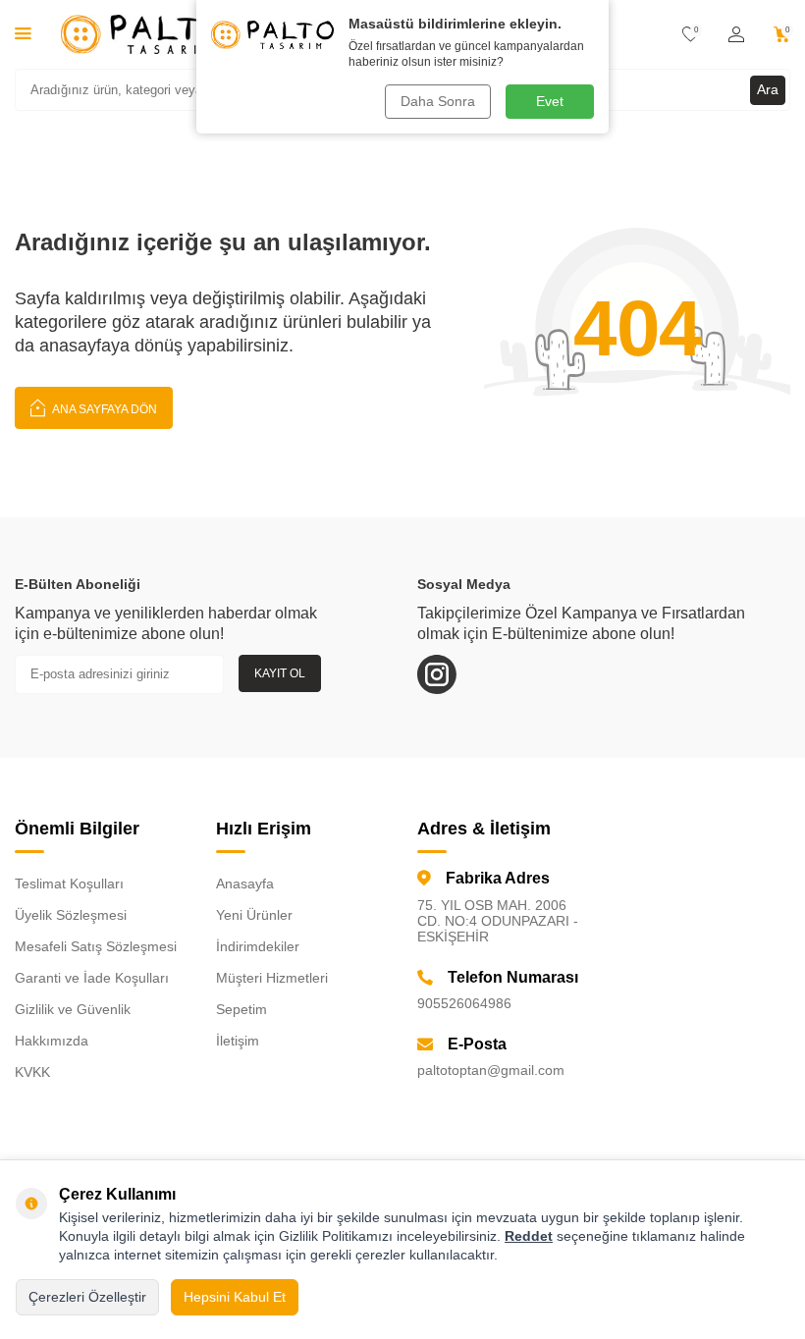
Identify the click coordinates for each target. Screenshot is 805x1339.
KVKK (32, 1072)
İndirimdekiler (257, 946)
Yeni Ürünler (254, 915)
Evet (550, 101)
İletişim (237, 1040)
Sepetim (241, 1009)
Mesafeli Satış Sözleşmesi (96, 946)
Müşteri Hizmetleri (272, 978)
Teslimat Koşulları (69, 883)
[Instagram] (436, 674)
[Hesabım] (736, 35)
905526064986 (464, 1003)
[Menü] (23, 33)
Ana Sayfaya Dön (103, 409)
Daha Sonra (438, 101)
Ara (767, 89)
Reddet (529, 1236)
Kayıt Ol (279, 673)
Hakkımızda (51, 1040)
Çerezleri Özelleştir (87, 1297)
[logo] (144, 34)
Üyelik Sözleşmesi (71, 915)
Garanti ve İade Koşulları (92, 978)
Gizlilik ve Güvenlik (73, 1009)
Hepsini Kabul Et (235, 1297)
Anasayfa (245, 883)
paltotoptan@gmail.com (490, 1070)
